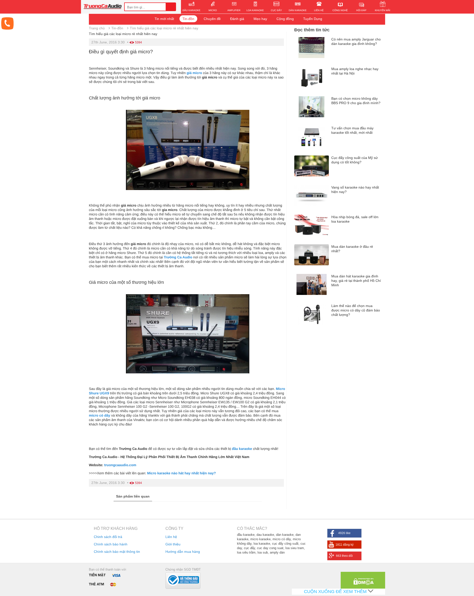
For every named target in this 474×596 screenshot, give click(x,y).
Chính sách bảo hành (110, 544)
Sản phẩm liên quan (133, 496)
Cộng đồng (285, 19)
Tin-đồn (188, 19)
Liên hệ (171, 537)
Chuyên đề (212, 19)
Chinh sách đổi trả (108, 537)
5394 (138, 42)
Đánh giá (237, 19)
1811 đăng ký (345, 544)
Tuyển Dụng (312, 19)
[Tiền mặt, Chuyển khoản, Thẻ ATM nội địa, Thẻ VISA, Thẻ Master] (106, 579)
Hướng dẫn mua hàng (182, 552)
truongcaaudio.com (120, 465)
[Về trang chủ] (102, 7)
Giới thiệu (172, 544)
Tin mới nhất (164, 19)
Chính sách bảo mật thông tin (117, 552)
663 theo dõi (344, 556)
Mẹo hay (260, 19)
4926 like (344, 533)
